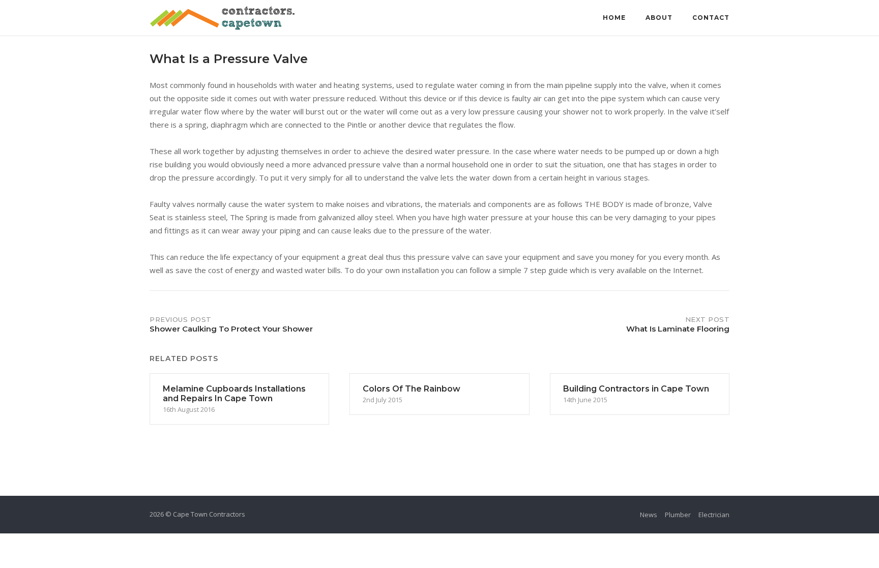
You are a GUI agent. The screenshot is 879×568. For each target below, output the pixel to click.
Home (614, 17)
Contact (710, 17)
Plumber (678, 514)
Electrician (713, 514)
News (648, 514)
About (659, 17)
